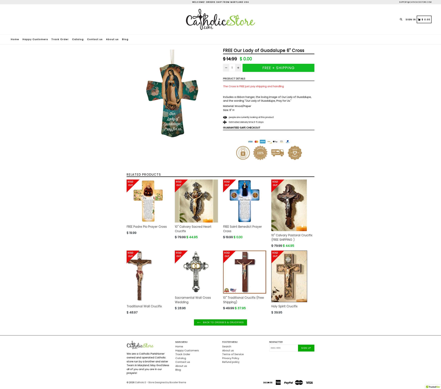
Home (15, 39)
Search (226, 346)
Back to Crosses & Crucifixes (223, 322)
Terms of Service (233, 354)
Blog (125, 39)
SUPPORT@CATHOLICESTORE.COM (415, 2)
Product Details (234, 78)
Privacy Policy (230, 358)
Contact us (95, 39)
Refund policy (230, 362)
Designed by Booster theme (170, 382)
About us (112, 39)
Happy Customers (35, 39)
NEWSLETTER (276, 342)
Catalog (78, 39)
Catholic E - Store (144, 382)
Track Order (60, 39)
